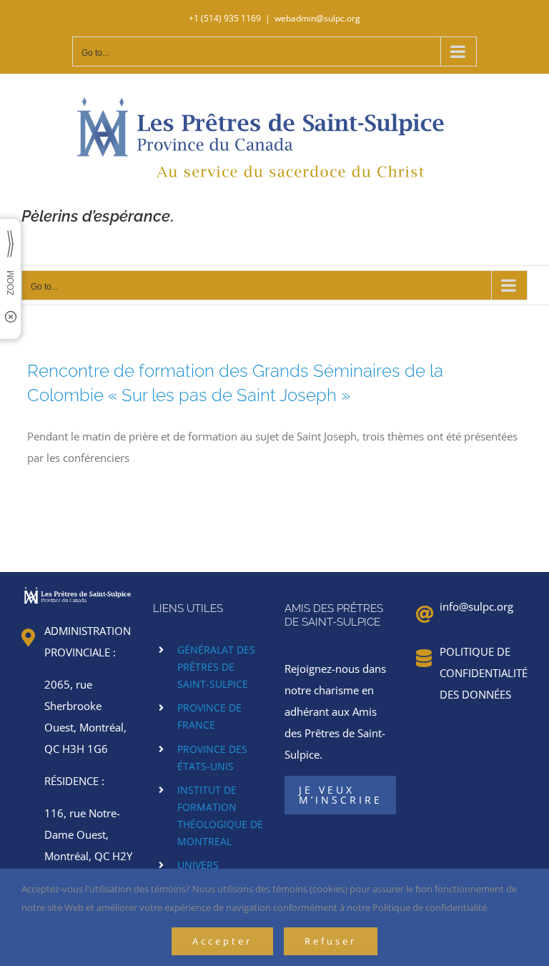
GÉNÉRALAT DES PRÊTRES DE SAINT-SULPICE (216, 667)
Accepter (222, 941)
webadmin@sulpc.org (317, 18)
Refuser (331, 941)
